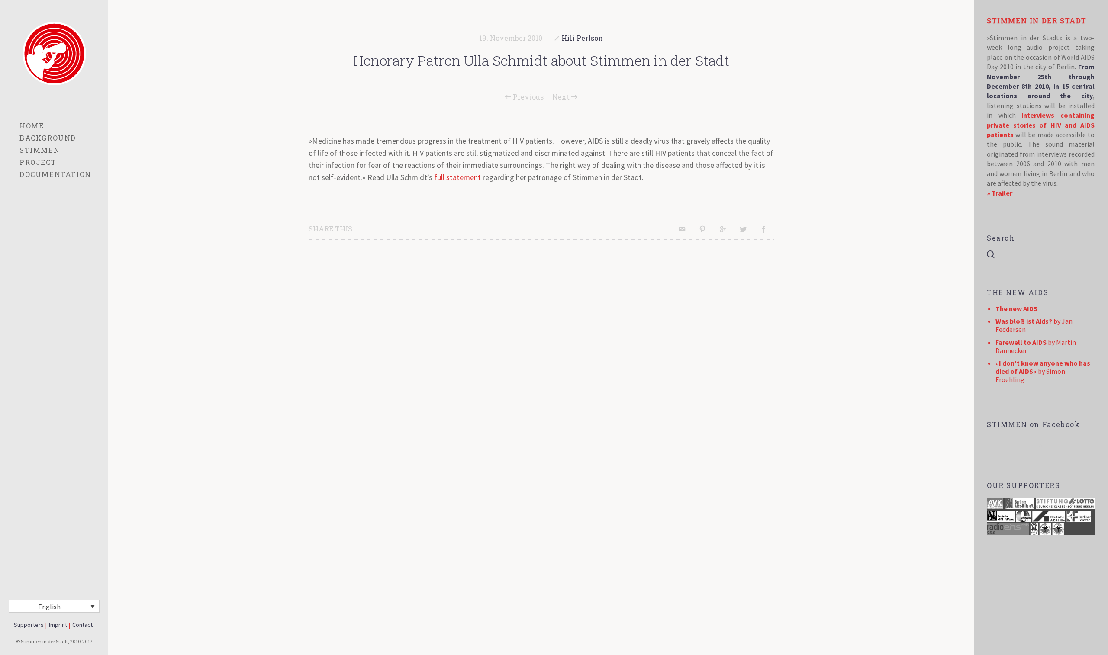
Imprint (58, 625)
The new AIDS (1016, 308)
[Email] (682, 229)
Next (561, 96)
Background (47, 137)
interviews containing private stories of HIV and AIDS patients (1041, 125)
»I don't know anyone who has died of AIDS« (1042, 367)
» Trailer (999, 193)
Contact (82, 625)
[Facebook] (763, 229)
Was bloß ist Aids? (1023, 321)
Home (31, 125)
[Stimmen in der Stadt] (54, 53)
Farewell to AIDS (1021, 342)
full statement (457, 177)
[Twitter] (743, 229)
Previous (527, 96)
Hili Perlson (582, 37)
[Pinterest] (702, 229)
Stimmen (39, 149)
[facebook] (1040, 447)
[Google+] (722, 229)
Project (37, 162)
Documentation (55, 174)
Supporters (29, 625)
